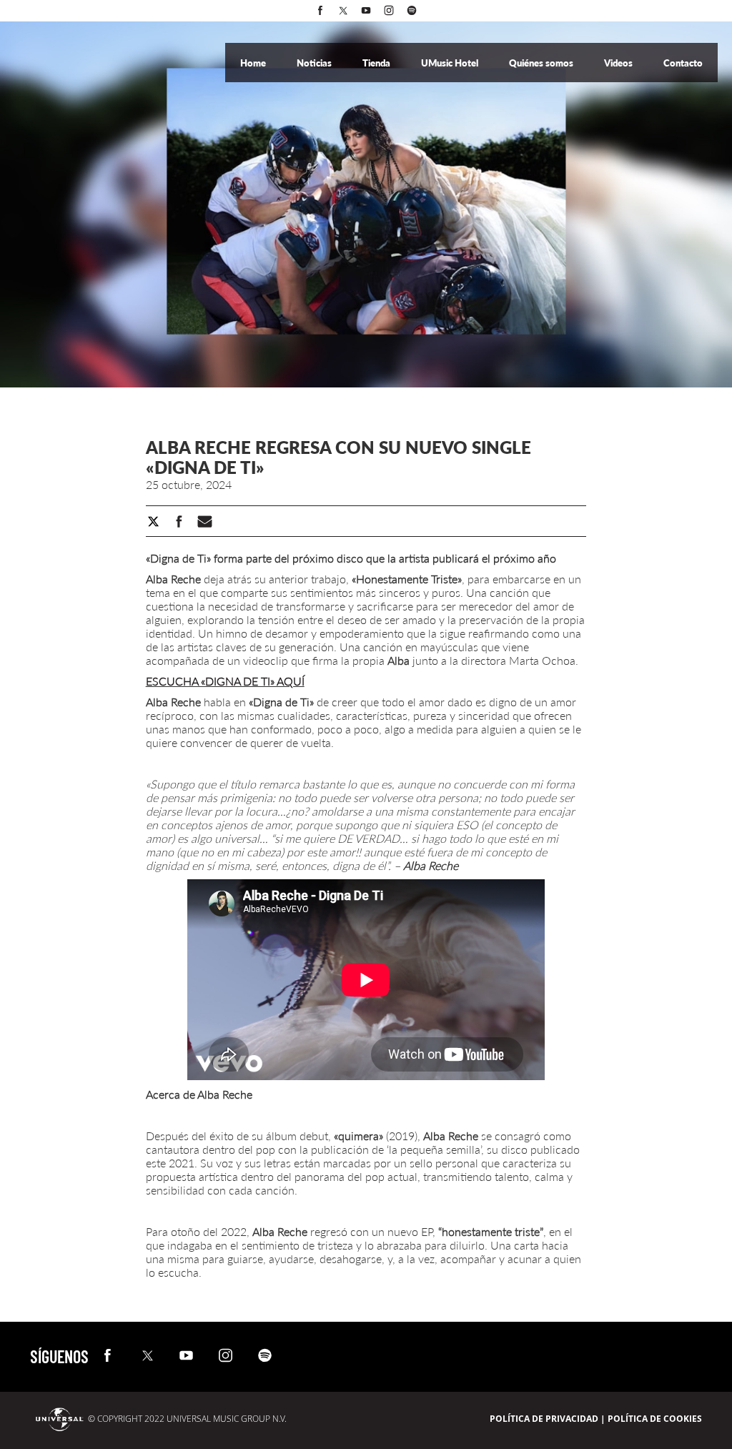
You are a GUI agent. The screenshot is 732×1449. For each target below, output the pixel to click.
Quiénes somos (542, 63)
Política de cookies (655, 1419)
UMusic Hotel (450, 63)
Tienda (377, 63)
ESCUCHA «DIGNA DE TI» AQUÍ (225, 681)
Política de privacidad (544, 1419)
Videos (619, 63)
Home (254, 63)
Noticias (315, 63)
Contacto (683, 63)
